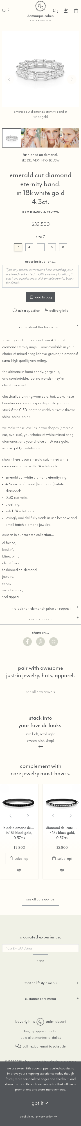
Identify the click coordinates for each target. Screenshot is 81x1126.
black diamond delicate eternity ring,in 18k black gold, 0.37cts (19, 832)
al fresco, (9, 543)
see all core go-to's (40, 899)
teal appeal (11, 597)
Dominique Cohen (40, 11)
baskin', (8, 549)
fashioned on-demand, (20, 570)
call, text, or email (35, 1046)
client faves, (11, 563)
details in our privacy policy (36, 1116)
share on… (40, 632)
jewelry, (8, 576)
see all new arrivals (40, 692)
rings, (6, 583)
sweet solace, (12, 590)
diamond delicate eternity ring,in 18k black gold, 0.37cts (62, 832)
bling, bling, (11, 556)
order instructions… (40, 261)
